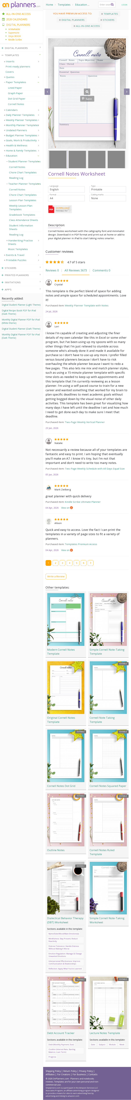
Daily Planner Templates (20, 114)
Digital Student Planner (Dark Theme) (21, 328)
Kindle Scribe (15, 39)
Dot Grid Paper (16, 98)
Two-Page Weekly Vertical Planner (85, 422)
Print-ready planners (18, 66)
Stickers (108, 19)
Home (49, 4)
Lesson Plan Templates (22, 200)
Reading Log (16, 177)
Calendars (12, 110)
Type (93, 186)
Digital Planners (73, 19)
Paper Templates (16, 82)
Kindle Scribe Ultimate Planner (83, 501)
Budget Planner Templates (21, 135)
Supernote (13, 32)
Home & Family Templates (21, 150)
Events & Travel (15, 255)
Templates (64, 4)
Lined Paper (15, 87)
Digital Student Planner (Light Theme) (21, 304)
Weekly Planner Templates (21, 120)
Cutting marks (97, 195)
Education (81, 4)
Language (54, 186)
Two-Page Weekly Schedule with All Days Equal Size (95, 468)
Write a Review (56, 576)
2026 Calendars (16, 19)
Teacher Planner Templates (24, 183)
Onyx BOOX (14, 36)
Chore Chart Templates (23, 172)
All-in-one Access (87, 25)
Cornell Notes (16, 104)
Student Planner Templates (24, 161)
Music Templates (18, 249)
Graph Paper (15, 93)
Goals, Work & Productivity (21, 140)
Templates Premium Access (81, 544)
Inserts (10, 61)
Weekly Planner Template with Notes (86, 305)
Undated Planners (16, 130)
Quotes (10, 77)
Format (53, 195)
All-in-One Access (18, 14)
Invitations (13, 282)
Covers (10, 71)
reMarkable (14, 29)
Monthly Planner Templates (22, 125)
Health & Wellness (16, 145)
